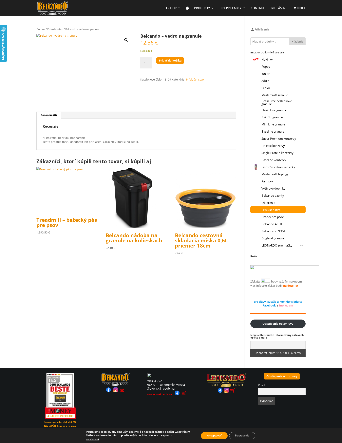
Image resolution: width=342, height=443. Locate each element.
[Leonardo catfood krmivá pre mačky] (226, 386)
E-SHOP (171, 8)
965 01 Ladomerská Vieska (166, 385)
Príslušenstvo (55, 29)
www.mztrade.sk (159, 394)
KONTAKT (257, 8)
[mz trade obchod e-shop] (184, 394)
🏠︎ (187, 8)
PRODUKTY (202, 8)
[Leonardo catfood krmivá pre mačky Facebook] (220, 392)
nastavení (92, 439)
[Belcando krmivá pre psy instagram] (115, 391)
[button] (126, 40)
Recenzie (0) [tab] (49, 115)
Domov (40, 29)
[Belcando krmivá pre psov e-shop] (122, 391)
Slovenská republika (161, 388)
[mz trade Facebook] (177, 394)
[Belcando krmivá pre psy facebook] (108, 391)
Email (261, 385)
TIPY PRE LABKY (230, 8)
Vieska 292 (154, 381)
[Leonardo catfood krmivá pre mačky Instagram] (226, 392)
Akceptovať (214, 435)
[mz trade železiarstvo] (166, 376)
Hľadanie (297, 41)
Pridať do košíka (170, 60)
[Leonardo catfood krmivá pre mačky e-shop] (232, 392)
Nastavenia (242, 435)
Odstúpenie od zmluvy (281, 376)
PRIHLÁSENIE (279, 8)
